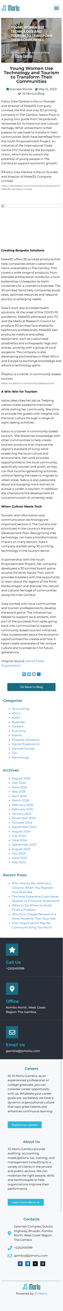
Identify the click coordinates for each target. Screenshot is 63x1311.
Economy (19, 731)
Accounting (20, 708)
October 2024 (22, 822)
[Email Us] (12, 1032)
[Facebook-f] (20, 1263)
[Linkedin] (27, 1263)
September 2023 (24, 844)
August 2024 (21, 831)
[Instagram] (42, 1263)
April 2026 (19, 796)
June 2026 (19, 787)
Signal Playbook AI (25, 744)
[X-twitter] (35, 1263)
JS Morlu (40, 1293)
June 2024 (19, 840)
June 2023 (19, 858)
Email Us (15, 1044)
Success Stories (21, 89)
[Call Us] (12, 950)
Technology (20, 757)
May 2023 (19, 862)
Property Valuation (26, 739)
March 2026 (20, 800)
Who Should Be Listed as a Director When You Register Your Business (32, 887)
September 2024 (24, 827)
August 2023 (21, 849)
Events (17, 735)
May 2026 (19, 791)
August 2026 (21, 778)
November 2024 (24, 818)
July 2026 (19, 782)
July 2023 (19, 853)
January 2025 (21, 813)
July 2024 (19, 835)
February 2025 (22, 809)
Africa (16, 713)
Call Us (13, 962)
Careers (17, 726)
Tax (14, 753)
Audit (16, 717)
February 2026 (22, 805)
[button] (56, 8)
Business (18, 722)
